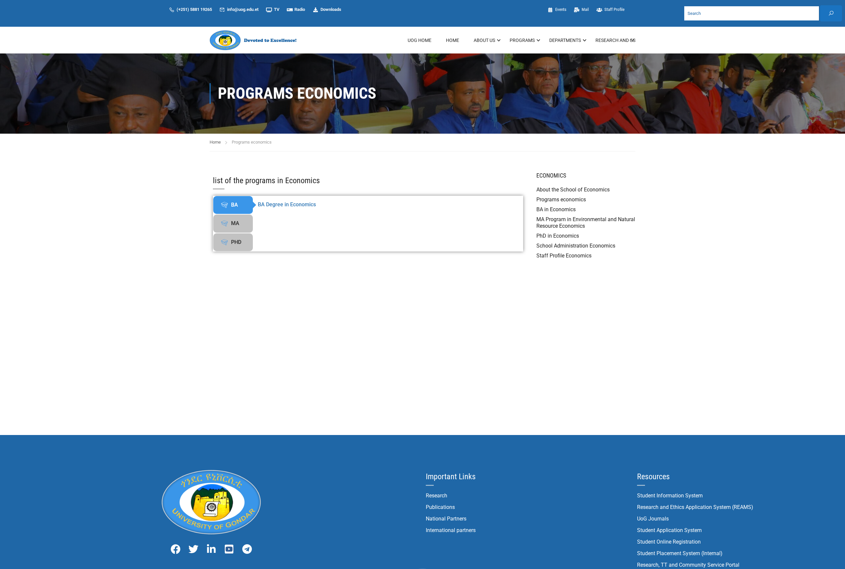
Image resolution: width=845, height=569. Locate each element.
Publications (440, 507)
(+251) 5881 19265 (194, 9)
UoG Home (419, 40)
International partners (451, 530)
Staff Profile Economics (564, 255)
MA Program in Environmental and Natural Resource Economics (585, 222)
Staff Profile (614, 9)
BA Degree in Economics (287, 204)
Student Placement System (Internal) (680, 553)
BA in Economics (556, 209)
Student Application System (669, 530)
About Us (484, 40)
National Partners (446, 519)
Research (436, 495)
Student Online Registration (669, 542)
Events (560, 9)
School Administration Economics (575, 246)
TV (276, 9)
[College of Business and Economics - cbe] (254, 40)
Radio (299, 9)
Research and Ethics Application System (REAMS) (695, 507)
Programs (522, 40)
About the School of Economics (573, 189)
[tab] (233, 205)
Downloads (331, 9)
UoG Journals (653, 519)
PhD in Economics (557, 236)
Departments (565, 40)
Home (452, 40)
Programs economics (561, 199)
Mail (585, 9)
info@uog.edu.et (242, 9)
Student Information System (670, 495)
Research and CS (615, 40)
